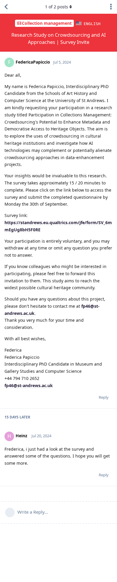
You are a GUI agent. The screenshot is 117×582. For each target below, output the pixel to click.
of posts (56, 7)
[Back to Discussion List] (6, 7)
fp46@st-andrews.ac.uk (28, 385)
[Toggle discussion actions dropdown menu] (111, 7)
